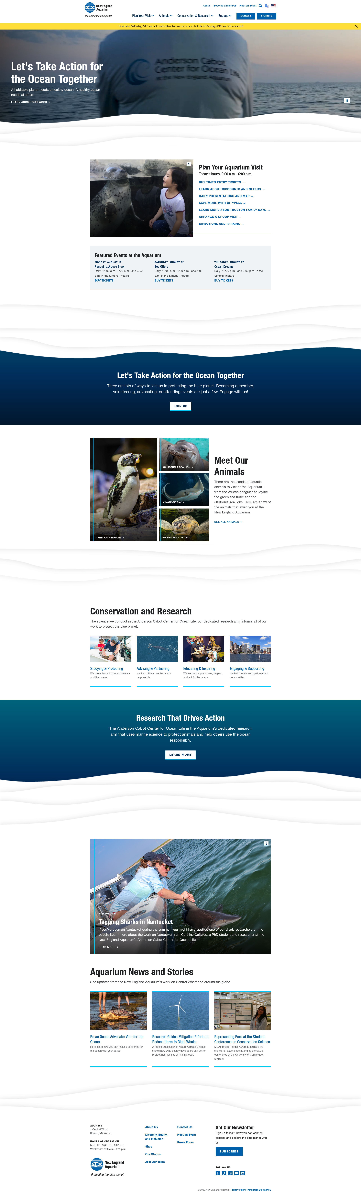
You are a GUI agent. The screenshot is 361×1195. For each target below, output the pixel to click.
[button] (260, 5)
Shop (148, 1146)
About (206, 5)
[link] (110, 660)
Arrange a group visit (220, 217)
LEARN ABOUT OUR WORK (29, 102)
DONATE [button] (245, 15)
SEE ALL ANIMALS (227, 522)
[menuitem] (206, 5)
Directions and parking (221, 223)
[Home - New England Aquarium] (98, 9)
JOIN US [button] (180, 406)
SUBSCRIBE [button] (229, 1151)
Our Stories (153, 1154)
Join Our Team (155, 1162)
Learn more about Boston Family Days (234, 210)
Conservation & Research (193, 16)
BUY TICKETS (104, 280)
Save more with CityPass (222, 203)
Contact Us (184, 1127)
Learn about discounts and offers (232, 189)
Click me (356, 26)
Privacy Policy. (238, 1189)
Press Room (185, 1142)
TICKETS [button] (266, 15)
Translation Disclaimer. (258, 1189)
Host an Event (248, 5)
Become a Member (224, 5)
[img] (152, 15)
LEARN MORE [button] (180, 754)
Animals (164, 16)
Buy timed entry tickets (222, 182)
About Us (151, 1127)
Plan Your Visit (141, 16)
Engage (223, 16)
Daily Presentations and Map (226, 196)
